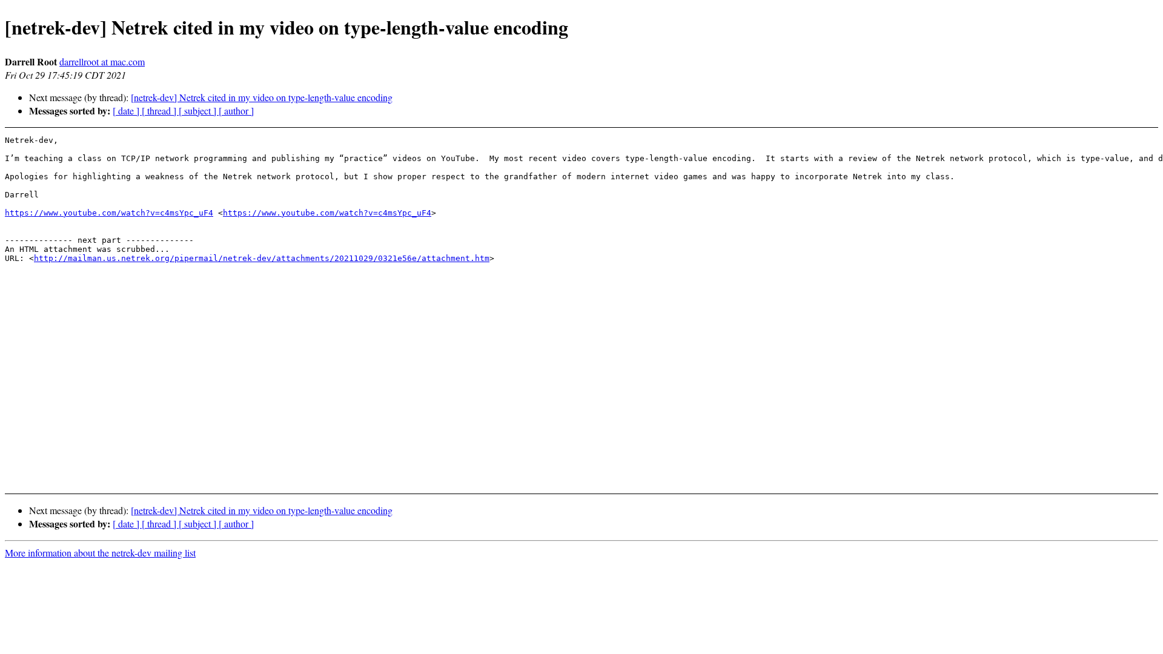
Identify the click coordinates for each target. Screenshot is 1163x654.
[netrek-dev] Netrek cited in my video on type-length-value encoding (262, 97)
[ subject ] (199, 110)
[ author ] (236, 110)
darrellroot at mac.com (102, 61)
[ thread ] (160, 110)
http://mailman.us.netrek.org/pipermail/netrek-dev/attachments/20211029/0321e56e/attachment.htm (261, 258)
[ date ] (127, 110)
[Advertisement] (1023, 453)
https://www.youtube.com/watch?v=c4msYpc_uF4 (109, 212)
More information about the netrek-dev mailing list (100, 552)
